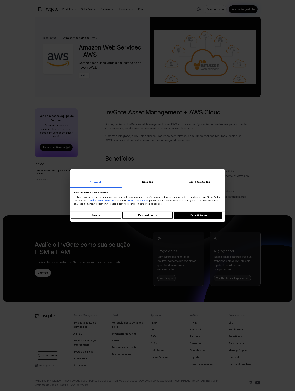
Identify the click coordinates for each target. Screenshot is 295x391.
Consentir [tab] (96, 182)
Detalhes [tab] (147, 181)
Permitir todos (198, 215)
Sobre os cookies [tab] (199, 181)
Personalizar (145, 215)
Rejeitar (96, 215)
